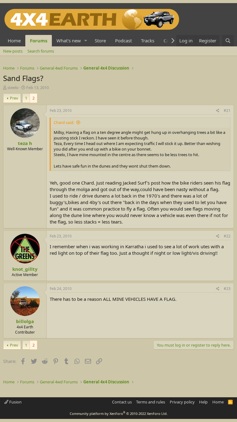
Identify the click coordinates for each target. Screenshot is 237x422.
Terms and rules (150, 402)
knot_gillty (25, 269)
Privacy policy (182, 402)
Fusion (15, 402)
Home (14, 40)
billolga (25, 321)
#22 (227, 236)
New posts (13, 51)
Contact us (122, 402)
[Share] (218, 110)
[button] (85, 40)
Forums (38, 40)
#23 (227, 288)
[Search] (228, 40)
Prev (14, 98)
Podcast (123, 40)
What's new (68, 40)
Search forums (40, 51)
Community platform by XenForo (119, 413)
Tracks (147, 40)
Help (203, 402)
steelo (13, 87)
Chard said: (64, 122)
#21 (227, 110)
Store (100, 40)
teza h (25, 143)
